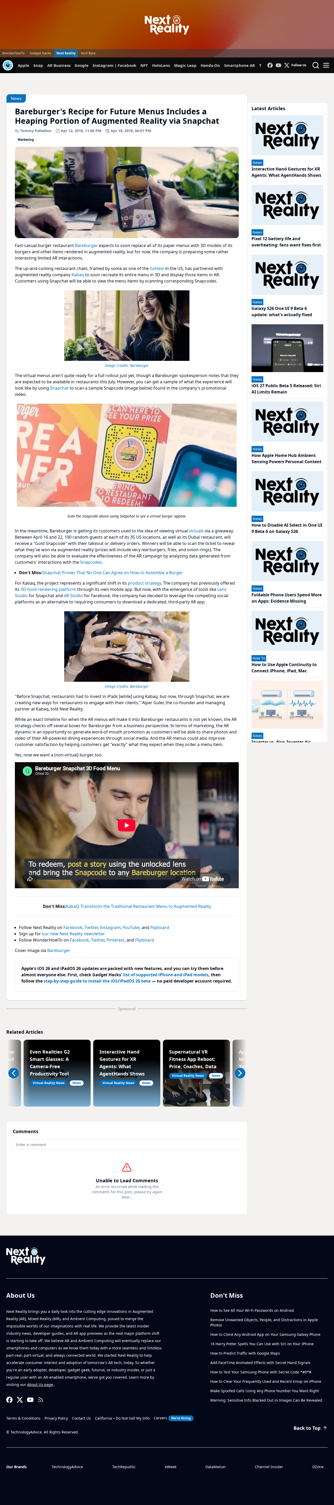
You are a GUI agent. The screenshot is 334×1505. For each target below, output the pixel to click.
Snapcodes (91, 562)
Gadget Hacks (40, 53)
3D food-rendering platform (48, 589)
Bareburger (86, 245)
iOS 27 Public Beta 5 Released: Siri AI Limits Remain (286, 389)
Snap (38, 65)
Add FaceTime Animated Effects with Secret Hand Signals (260, 1362)
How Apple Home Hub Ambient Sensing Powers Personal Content (286, 458)
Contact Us (81, 1418)
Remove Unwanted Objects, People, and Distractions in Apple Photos (264, 1322)
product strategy (144, 583)
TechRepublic (124, 1466)
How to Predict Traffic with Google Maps (245, 1353)
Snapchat (59, 388)
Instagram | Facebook (114, 65)
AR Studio (73, 595)
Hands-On (210, 65)
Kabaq (77, 275)
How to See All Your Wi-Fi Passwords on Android (252, 1310)
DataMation (215, 1466)
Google (81, 65)
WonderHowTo (13, 53)
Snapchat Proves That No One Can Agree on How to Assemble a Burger (112, 572)
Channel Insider (269, 1466)
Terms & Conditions (23, 1418)
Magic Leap (185, 65)
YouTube (131, 927)
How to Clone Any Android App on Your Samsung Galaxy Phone (265, 1334)
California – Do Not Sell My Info (122, 1418)
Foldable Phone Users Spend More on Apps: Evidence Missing (287, 598)
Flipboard (159, 927)
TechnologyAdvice (67, 1466)
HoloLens (161, 65)
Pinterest (115, 940)
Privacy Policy (56, 1418)
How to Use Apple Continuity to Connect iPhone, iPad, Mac (284, 668)
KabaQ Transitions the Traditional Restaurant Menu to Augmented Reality (138, 906)
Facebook (72, 927)
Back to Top (307, 1428)
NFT (144, 65)
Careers (172, 1417)
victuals (196, 531)
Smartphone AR (239, 65)
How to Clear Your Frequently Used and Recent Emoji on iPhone (265, 1381)
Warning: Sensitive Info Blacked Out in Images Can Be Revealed (266, 1400)
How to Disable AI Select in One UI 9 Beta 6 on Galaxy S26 (287, 528)
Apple (23, 65)
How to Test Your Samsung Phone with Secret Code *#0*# (260, 1371)
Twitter (91, 927)
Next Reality (66, 53)
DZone (318, 1466)
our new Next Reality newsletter (73, 934)
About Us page (40, 1384)
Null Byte (88, 53)
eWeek (170, 1466)
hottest (157, 268)
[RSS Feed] (41, 1400)
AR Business (58, 65)
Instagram (110, 927)
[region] (127, 328)
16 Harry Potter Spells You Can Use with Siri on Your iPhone (262, 1343)
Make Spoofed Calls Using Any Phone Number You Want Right (264, 1390)
